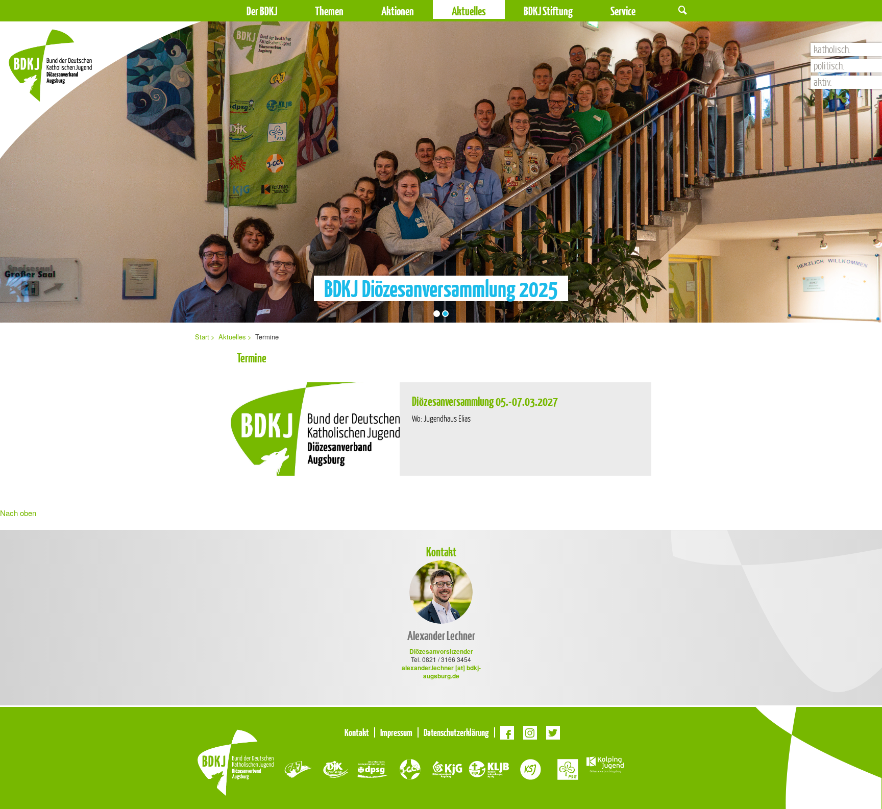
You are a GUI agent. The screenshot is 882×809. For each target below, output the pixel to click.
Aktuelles (469, 11)
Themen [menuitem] (329, 11)
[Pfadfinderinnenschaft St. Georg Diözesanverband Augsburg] (567, 768)
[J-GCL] (410, 768)
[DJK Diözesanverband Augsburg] (335, 768)
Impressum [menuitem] (396, 732)
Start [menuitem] (202, 336)
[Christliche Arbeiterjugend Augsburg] (298, 768)
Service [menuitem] (622, 11)
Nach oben (18, 512)
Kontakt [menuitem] (357, 732)
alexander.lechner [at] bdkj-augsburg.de (441, 671)
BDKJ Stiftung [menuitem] (548, 11)
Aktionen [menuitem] (397, 11)
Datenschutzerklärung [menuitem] (456, 732)
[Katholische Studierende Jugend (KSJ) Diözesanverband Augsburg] (530, 768)
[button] (682, 9)
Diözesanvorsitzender (441, 651)
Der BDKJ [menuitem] (262, 11)
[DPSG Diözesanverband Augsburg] (372, 768)
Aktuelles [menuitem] (232, 336)
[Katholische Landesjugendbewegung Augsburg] (489, 768)
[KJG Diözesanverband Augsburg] (447, 768)
